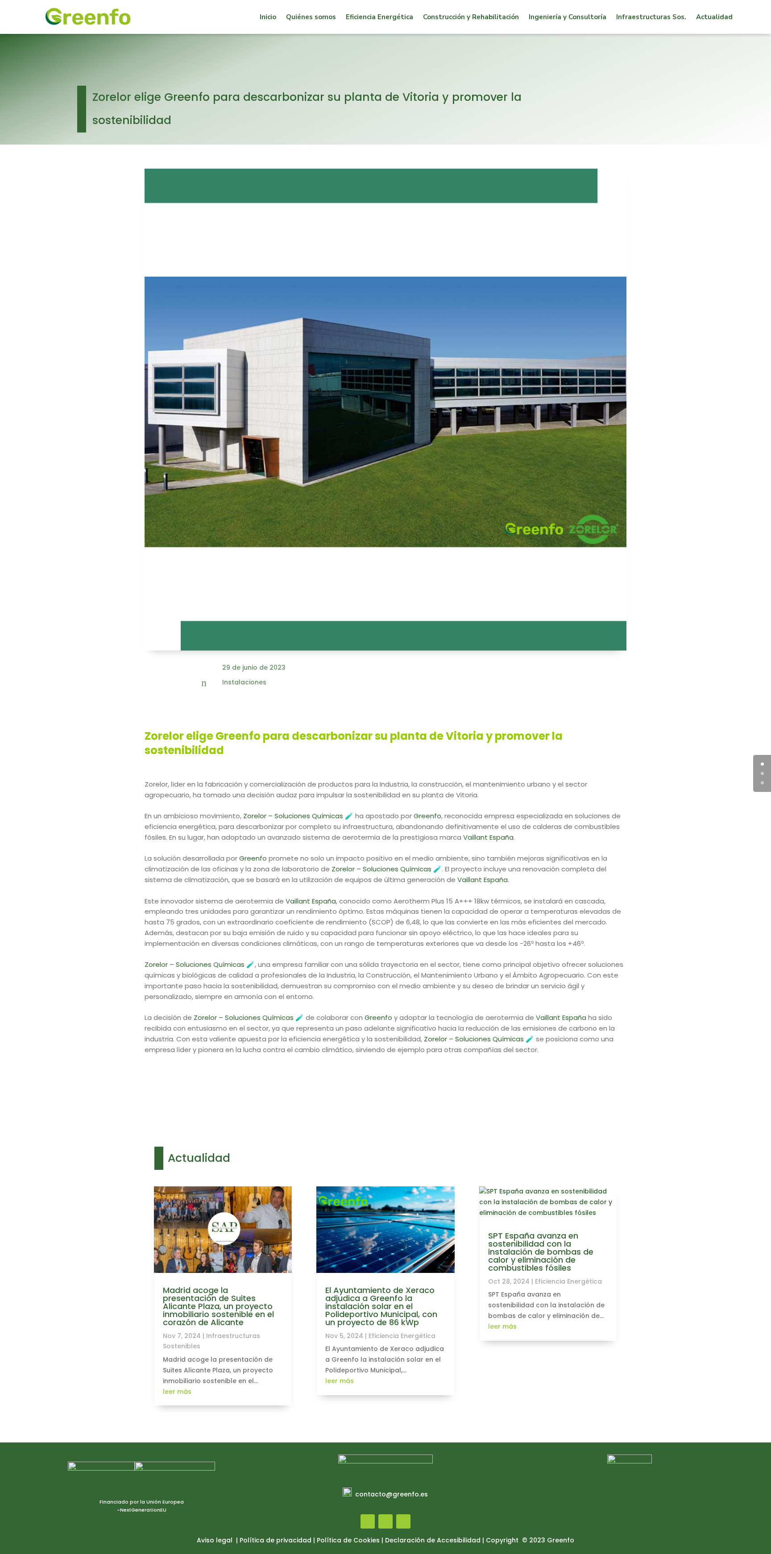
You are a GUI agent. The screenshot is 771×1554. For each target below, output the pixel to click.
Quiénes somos (311, 16)
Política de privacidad (275, 1540)
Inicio (268, 16)
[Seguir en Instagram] (385, 1521)
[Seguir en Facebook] (368, 1521)
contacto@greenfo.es (391, 1494)
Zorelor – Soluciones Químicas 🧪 (298, 816)
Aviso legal (215, 1540)
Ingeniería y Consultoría (567, 16)
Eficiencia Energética (379, 16)
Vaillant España (488, 837)
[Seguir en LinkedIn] (403, 1521)
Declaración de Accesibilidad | (435, 1540)
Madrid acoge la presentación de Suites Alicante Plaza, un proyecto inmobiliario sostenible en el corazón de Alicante (218, 1306)
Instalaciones (244, 682)
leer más (177, 1391)
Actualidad (714, 16)
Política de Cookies (348, 1540)
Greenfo (427, 816)
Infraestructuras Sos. (651, 16)
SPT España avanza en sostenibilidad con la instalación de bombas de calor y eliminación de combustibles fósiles (540, 1251)
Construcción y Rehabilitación (471, 16)
